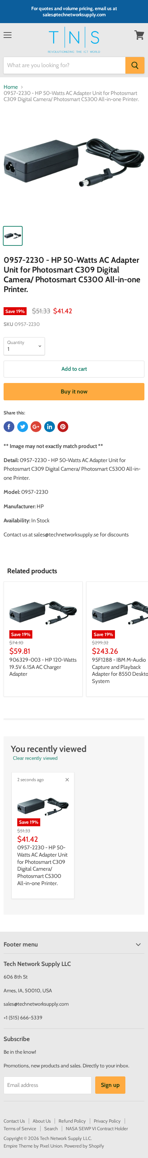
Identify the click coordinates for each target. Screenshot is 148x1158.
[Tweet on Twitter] (22, 426)
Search (51, 1128)
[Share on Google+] (36, 426)
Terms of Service (20, 1128)
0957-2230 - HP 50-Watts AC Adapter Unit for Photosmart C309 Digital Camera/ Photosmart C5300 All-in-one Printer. (42, 865)
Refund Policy (72, 1121)
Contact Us (14, 1121)
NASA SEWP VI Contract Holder (97, 1128)
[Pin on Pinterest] (62, 426)
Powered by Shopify (84, 1146)
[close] (67, 779)
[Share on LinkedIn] (49, 426)
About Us (42, 1121)
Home (11, 87)
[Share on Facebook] (9, 426)
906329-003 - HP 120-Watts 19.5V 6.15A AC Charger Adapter (43, 667)
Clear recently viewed (35, 758)
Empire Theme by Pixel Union (33, 1146)
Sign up (110, 1084)
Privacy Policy (107, 1121)
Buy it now (74, 391)
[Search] (134, 65)
